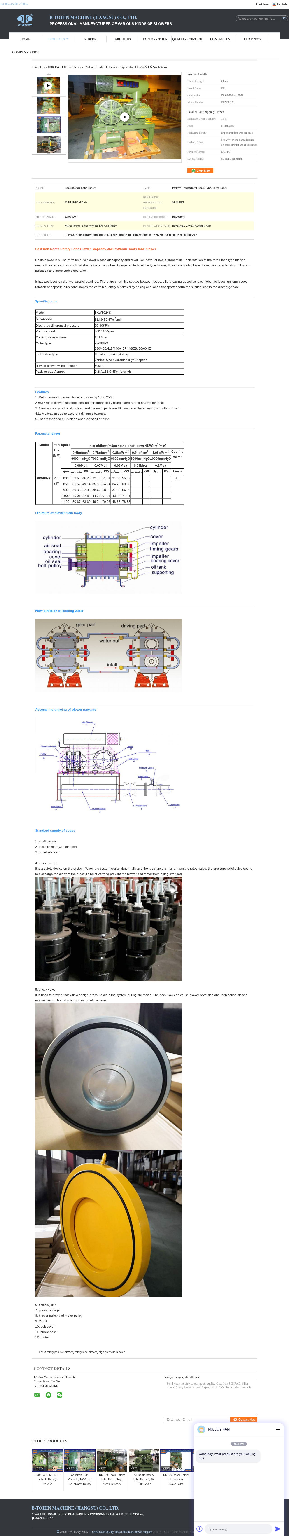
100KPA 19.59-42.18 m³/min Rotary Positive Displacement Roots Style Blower (47, 1484)
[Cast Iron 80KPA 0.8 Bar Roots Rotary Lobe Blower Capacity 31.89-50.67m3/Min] (49, 105)
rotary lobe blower (86, 1352)
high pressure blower (112, 1352)
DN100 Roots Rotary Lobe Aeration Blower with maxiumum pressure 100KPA (176, 1484)
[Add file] (199, 1529)
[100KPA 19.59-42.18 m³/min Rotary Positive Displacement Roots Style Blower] (47, 1460)
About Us (123, 39)
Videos (90, 39)
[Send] (277, 1529)
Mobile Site (65, 1532)
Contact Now (246, 1419)
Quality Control (187, 39)
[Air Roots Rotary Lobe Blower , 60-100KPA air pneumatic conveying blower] (144, 1460)
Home (25, 39)
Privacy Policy (80, 1532)
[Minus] (277, 1429)
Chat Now (262, 4)
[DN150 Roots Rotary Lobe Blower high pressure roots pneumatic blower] (112, 1460)
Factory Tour (155, 39)
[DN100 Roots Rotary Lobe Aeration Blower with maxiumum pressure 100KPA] (176, 1460)
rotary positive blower (60, 1352)
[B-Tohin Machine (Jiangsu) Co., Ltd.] (25, 20)
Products (56, 39)
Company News (25, 52)
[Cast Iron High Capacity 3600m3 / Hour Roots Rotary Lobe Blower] (80, 1460)
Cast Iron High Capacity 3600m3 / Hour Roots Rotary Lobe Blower (79, 1481)
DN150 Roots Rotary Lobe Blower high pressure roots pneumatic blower (112, 1481)
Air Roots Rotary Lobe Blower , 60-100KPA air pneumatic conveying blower (144, 1484)
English (282, 4)
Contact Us (220, 39)
